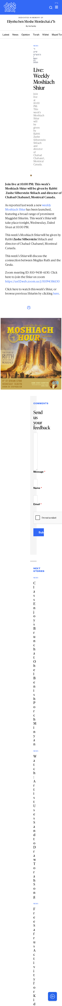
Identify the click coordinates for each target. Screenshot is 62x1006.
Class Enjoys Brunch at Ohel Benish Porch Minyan (34, 663)
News (15, 35)
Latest (6, 35)
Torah (36, 35)
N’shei (45, 35)
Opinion (25, 35)
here (56, 293)
